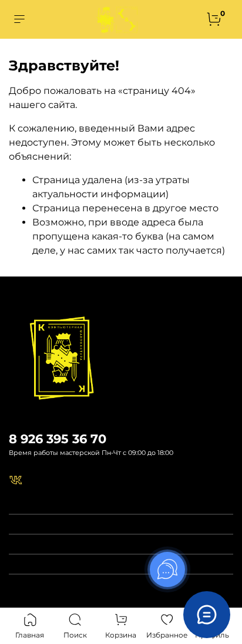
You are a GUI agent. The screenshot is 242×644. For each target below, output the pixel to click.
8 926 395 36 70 (57, 438)
